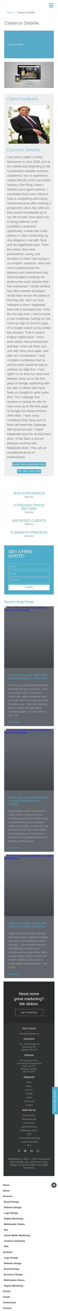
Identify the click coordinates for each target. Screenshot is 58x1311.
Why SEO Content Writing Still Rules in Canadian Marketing (27, 925)
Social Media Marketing (17, 1235)
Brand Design (11, 1202)
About (6, 1190)
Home (6, 1185)
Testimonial (9, 1302)
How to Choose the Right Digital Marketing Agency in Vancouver (28, 676)
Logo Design (11, 1213)
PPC (6, 1246)
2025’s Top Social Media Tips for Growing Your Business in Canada (28, 800)
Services (7, 1196)
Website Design (12, 1207)
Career (6, 1297)
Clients (7, 1291)
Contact (7, 1308)
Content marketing (14, 1241)
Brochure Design (13, 1274)
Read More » (14, 722)
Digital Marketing (13, 1218)
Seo (6, 1229)
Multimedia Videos (14, 1224)
